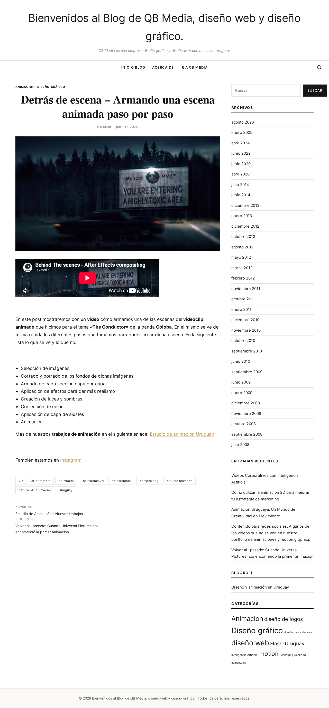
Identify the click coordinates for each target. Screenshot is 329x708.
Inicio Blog (133, 67)
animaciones (121, 481)
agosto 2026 (242, 122)
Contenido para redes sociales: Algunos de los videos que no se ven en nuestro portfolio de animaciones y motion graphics (270, 533)
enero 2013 (241, 215)
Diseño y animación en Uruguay (260, 587)
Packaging (286, 655)
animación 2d (93, 481)
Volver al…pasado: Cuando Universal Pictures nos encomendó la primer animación (56, 525)
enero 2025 (241, 132)
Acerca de (163, 67)
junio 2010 (240, 361)
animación (67, 481)
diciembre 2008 (245, 402)
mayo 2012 (241, 257)
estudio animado (179, 481)
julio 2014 (240, 184)
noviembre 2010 (246, 330)
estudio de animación (35, 490)
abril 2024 (240, 143)
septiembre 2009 (246, 371)
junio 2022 (241, 153)
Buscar (314, 90)
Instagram (70, 460)
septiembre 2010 (246, 351)
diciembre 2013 (245, 205)
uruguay (66, 490)
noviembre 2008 (246, 413)
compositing (149, 481)
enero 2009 (241, 392)
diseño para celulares (298, 632)
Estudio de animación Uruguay (182, 434)
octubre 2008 (243, 423)
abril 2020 (240, 174)
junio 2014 (240, 194)
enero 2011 (241, 309)
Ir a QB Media (194, 67)
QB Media (105, 127)
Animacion (25, 87)
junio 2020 (241, 163)
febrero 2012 (243, 278)
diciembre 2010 (245, 319)
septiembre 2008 (246, 434)
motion (268, 653)
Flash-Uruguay (287, 644)
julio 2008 (240, 444)
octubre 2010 (243, 340)
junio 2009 (241, 382)
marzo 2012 (241, 267)
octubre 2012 (243, 236)
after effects (40, 481)
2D (21, 481)
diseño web (250, 643)
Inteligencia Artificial (244, 655)
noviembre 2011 (245, 288)
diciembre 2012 (245, 226)
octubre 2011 (243, 298)
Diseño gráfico (51, 87)
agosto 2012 (242, 247)
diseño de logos (283, 619)
